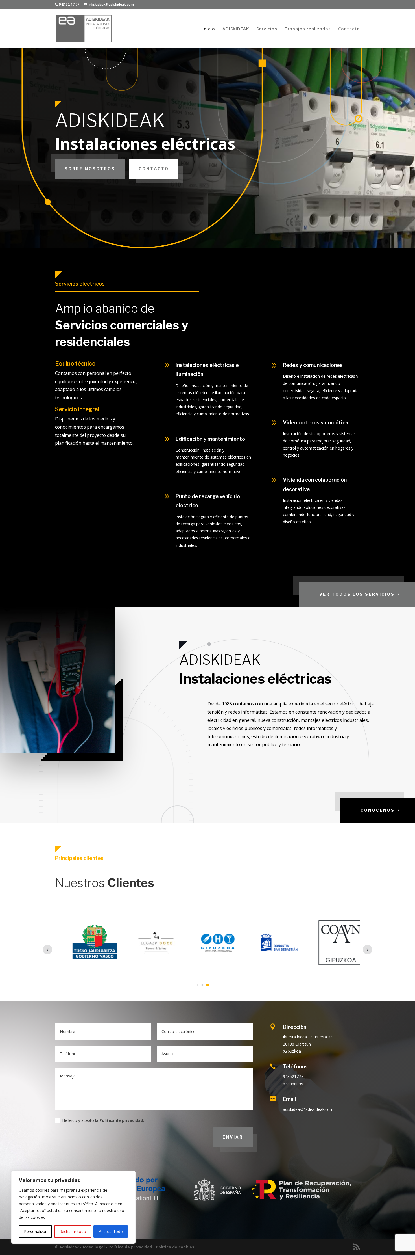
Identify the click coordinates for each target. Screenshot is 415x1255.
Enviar (232, 1137)
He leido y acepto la (103, 1120)
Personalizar (35, 1231)
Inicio (208, 29)
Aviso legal (93, 1247)
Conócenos (378, 810)
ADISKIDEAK (235, 29)
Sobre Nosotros (90, 168)
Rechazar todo (72, 1231)
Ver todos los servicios (357, 594)
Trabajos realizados (308, 29)
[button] (197, 984)
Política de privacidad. (121, 1120)
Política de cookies (175, 1247)
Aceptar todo (111, 1231)
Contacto (349, 29)
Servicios (266, 29)
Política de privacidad (130, 1247)
